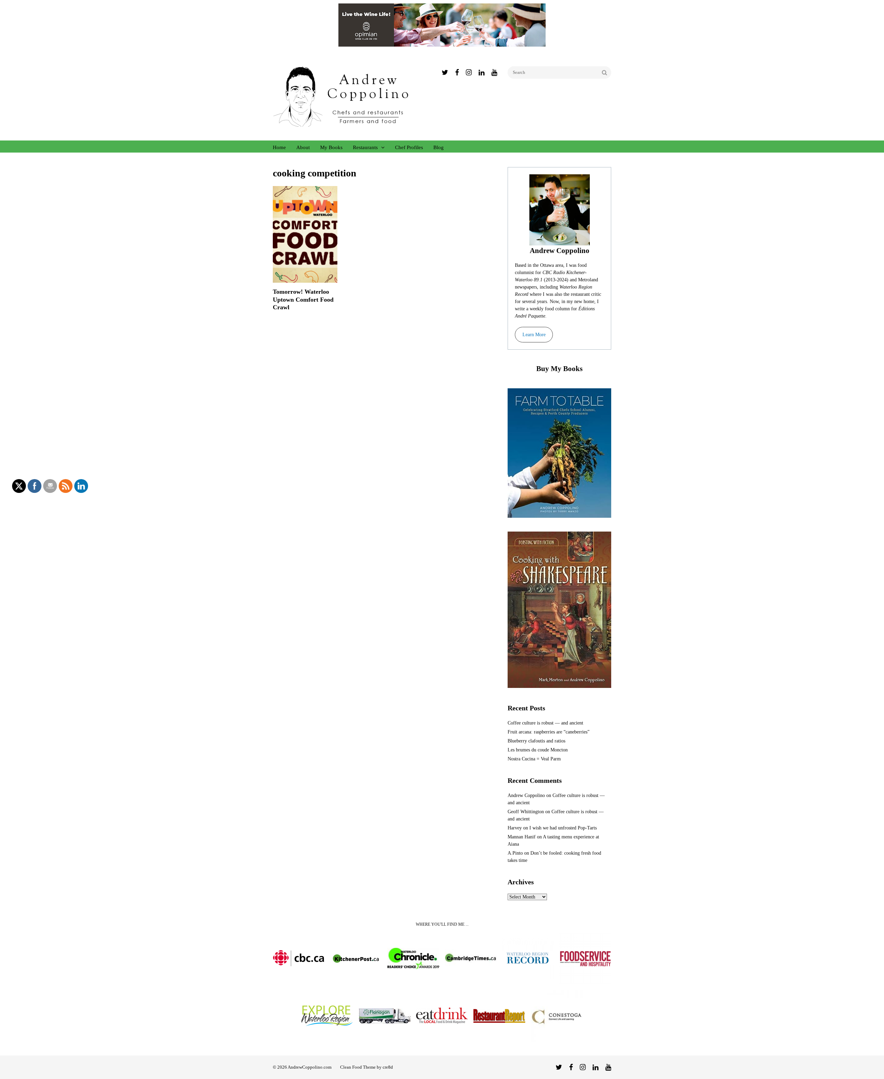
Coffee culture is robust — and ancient (545, 723)
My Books (331, 147)
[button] (534, 335)
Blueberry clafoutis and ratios (536, 740)
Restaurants (365, 147)
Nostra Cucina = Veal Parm (534, 758)
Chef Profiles (409, 147)
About (303, 147)
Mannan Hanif (522, 836)
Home (279, 147)
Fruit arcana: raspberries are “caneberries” (548, 732)
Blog (438, 147)
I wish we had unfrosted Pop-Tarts (563, 827)
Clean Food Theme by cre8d (366, 1067)
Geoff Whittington (526, 811)
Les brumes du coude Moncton (538, 749)
